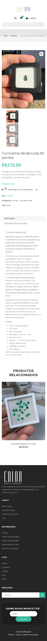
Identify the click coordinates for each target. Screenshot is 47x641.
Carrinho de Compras (10, 514)
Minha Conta (7, 506)
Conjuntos (6, 567)
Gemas (15, 200)
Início (6, 36)
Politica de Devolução (10, 540)
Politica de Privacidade (10, 537)
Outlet (4, 579)
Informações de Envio (10, 544)
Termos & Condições (10, 548)
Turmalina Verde (25, 200)
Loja (3, 518)
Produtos (13, 36)
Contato (5, 533)
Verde (8, 205)
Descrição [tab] (9, 218)
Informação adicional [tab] (16, 223)
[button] (41, 54)
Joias (4, 575)
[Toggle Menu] (40, 23)
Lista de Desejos (8, 510)
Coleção (5, 571)
